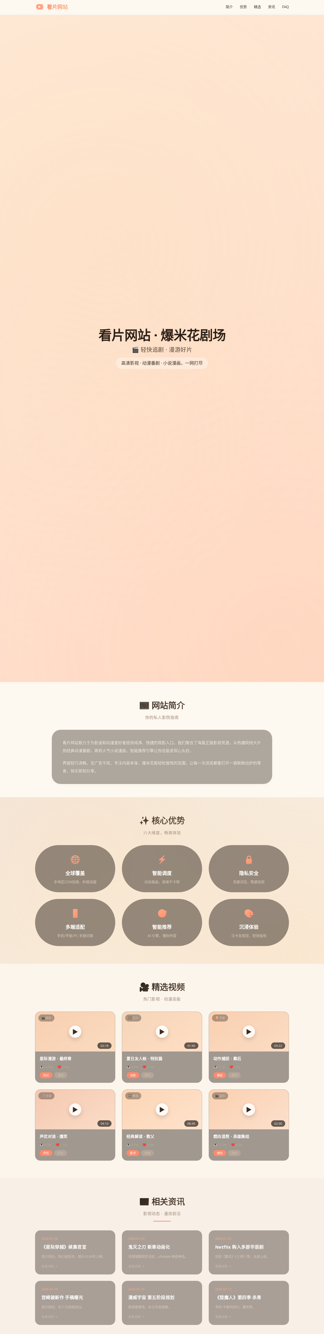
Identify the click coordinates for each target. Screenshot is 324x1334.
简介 (229, 6)
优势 (243, 6)
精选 (257, 6)
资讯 (271, 6)
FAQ (285, 6)
